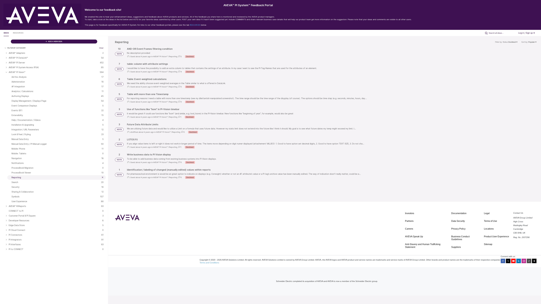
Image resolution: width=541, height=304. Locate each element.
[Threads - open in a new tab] (534, 261)
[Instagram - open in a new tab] (524, 261)
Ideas (6, 33)
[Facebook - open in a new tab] (503, 261)
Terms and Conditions (209, 262)
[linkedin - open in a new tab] (518, 261)
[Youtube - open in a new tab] (513, 261)
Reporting (173, 56)
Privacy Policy (458, 229)
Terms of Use (490, 221)
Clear (101, 48)
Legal (487, 213)
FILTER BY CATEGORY (16, 48)
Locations (489, 229)
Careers (409, 229)
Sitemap (488, 244)
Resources (18, 33)
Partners (409, 221)
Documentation (458, 213)
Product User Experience (496, 236)
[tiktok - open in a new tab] (529, 261)
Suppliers (456, 247)
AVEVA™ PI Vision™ (160, 56)
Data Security (458, 221)
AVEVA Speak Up (414, 236)
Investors (409, 213)
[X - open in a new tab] (508, 261)
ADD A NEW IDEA (55, 41)
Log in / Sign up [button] (525, 33)
